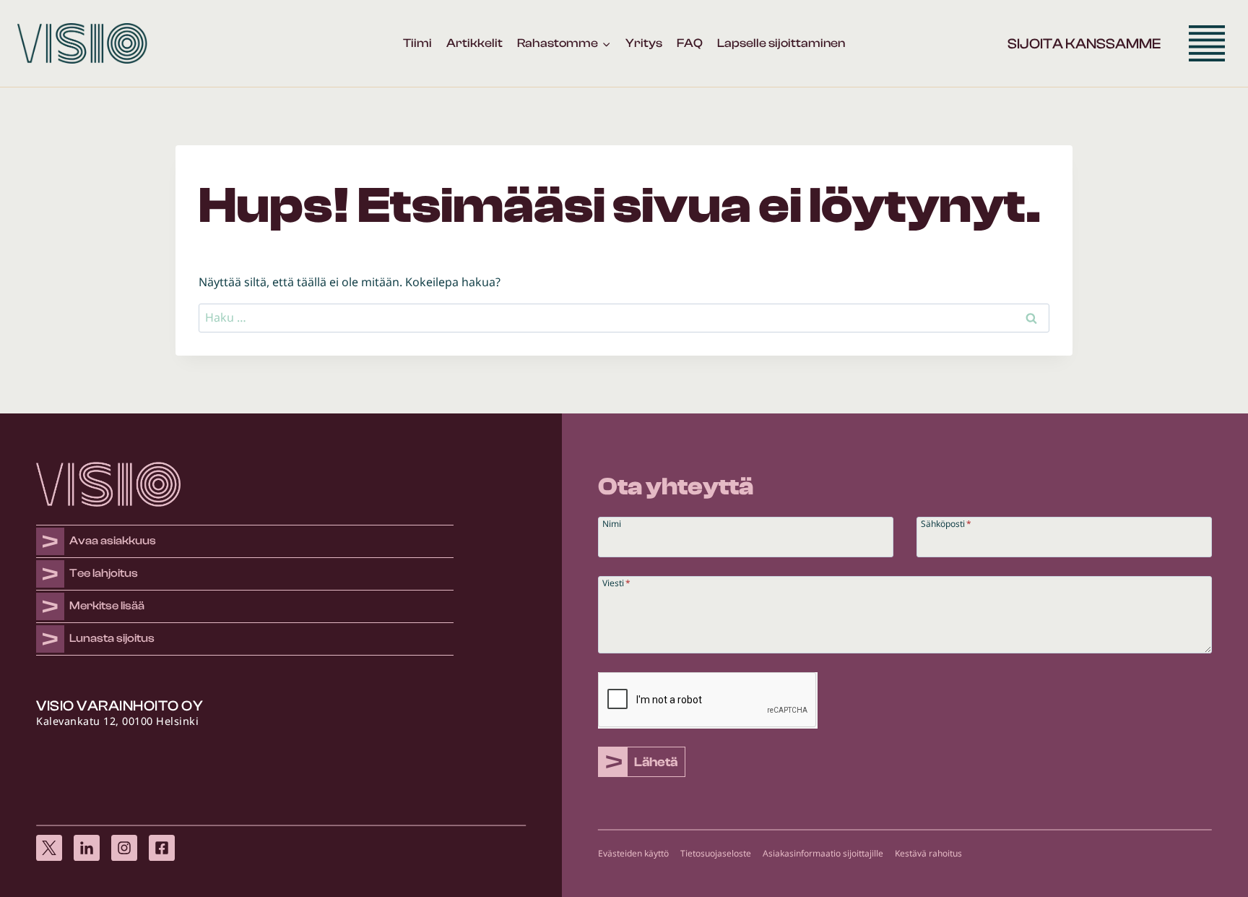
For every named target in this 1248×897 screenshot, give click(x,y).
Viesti (616, 582)
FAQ (690, 43)
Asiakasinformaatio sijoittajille (823, 853)
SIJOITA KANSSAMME (1084, 43)
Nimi (611, 523)
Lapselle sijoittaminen (781, 43)
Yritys (643, 43)
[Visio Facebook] (162, 844)
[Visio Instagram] (124, 844)
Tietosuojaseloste (715, 853)
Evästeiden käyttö (633, 853)
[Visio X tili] (49, 844)
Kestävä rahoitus (928, 853)
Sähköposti (946, 523)
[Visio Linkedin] (87, 844)
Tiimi (417, 43)
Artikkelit (474, 43)
